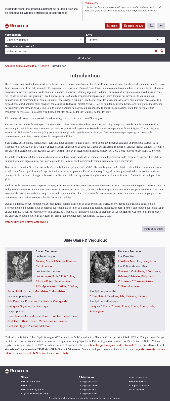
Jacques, (95, 306)
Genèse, (41, 261)
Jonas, (35, 321)
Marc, (133, 261)
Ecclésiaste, (45, 301)
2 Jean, (135, 306)
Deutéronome (44, 266)
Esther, (28, 291)
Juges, (48, 276)
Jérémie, (19, 316)
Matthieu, (124, 261)
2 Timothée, (112, 296)
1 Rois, (63, 276)
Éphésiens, (134, 276)
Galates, (123, 276)
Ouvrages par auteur (88, 385)
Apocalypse (97, 311)
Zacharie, (33, 326)
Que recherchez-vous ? (19, 46)
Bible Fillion (26, 385)
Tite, (123, 296)
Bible (114, 25)
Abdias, (26, 321)
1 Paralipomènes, (62, 281)
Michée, (43, 321)
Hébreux (142, 296)
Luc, (140, 261)
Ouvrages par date (87, 393)
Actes (153, 261)
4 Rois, (48, 281)
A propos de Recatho (139, 385)
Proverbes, (31, 301)
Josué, (40, 276)
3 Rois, (40, 281)
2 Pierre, (116, 306)
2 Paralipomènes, (46, 286)
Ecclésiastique (39, 306)
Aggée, (23, 326)
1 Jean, (126, 306)
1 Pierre (44, 65)
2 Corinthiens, (153, 271)
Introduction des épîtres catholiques (26, 222)
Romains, (123, 271)
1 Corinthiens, (137, 271)
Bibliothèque (135, 25)
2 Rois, (71, 276)
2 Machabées (57, 291)
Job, (10, 301)
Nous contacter (136, 389)
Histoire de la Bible (138, 381)
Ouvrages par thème (88, 381)
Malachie (44, 326)
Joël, (10, 321)
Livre (89, 34)
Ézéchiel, (56, 316)
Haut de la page (153, 228)
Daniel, (66, 316)
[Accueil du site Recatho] (7, 26)
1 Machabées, (40, 291)
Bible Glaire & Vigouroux (32, 389)
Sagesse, (25, 306)
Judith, (19, 291)
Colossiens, (125, 281)
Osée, (74, 316)
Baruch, (46, 316)
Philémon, (132, 296)
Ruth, (55, 276)
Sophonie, (13, 326)
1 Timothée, (97, 296)
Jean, (146, 261)
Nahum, (53, 321)
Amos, (18, 321)
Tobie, (11, 291)
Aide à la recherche (138, 377)
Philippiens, (147, 276)
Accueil (9, 65)
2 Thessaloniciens (128, 286)
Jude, (152, 306)
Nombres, (71, 261)
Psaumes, (19, 301)
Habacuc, (63, 321)
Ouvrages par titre (87, 389)
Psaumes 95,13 (93, 3)
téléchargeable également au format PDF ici (116, 345)
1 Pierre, (106, 306)
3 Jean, (144, 306)
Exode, (50, 261)
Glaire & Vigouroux (26, 65)
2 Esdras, (72, 286)
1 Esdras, (61, 286)
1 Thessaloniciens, (142, 281)
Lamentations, (33, 316)
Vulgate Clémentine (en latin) (34, 393)
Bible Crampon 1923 (30, 381)
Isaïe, (10, 316)
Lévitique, (60, 261)
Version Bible (13, 34)
